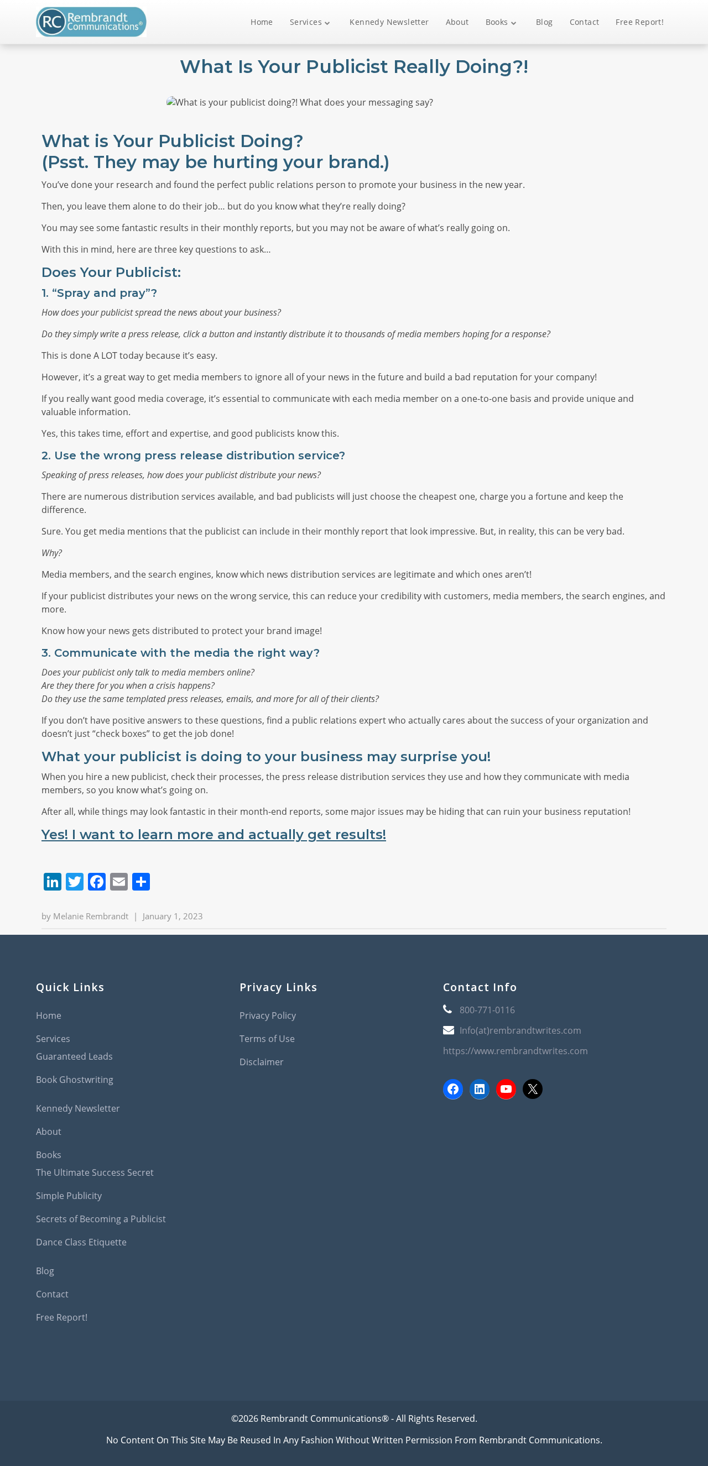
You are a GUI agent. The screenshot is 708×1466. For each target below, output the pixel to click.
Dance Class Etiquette (81, 1242)
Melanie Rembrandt (90, 916)
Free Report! (640, 22)
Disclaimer (262, 1062)
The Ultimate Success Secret (95, 1172)
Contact (585, 22)
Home (262, 22)
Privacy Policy (268, 1015)
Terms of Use (267, 1039)
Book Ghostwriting (74, 1080)
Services (306, 22)
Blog (544, 22)
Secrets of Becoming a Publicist (101, 1219)
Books (497, 22)
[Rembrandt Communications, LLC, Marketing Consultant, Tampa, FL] (459, 1152)
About (457, 22)
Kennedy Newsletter (389, 22)
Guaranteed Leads (74, 1056)
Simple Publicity (69, 1196)
